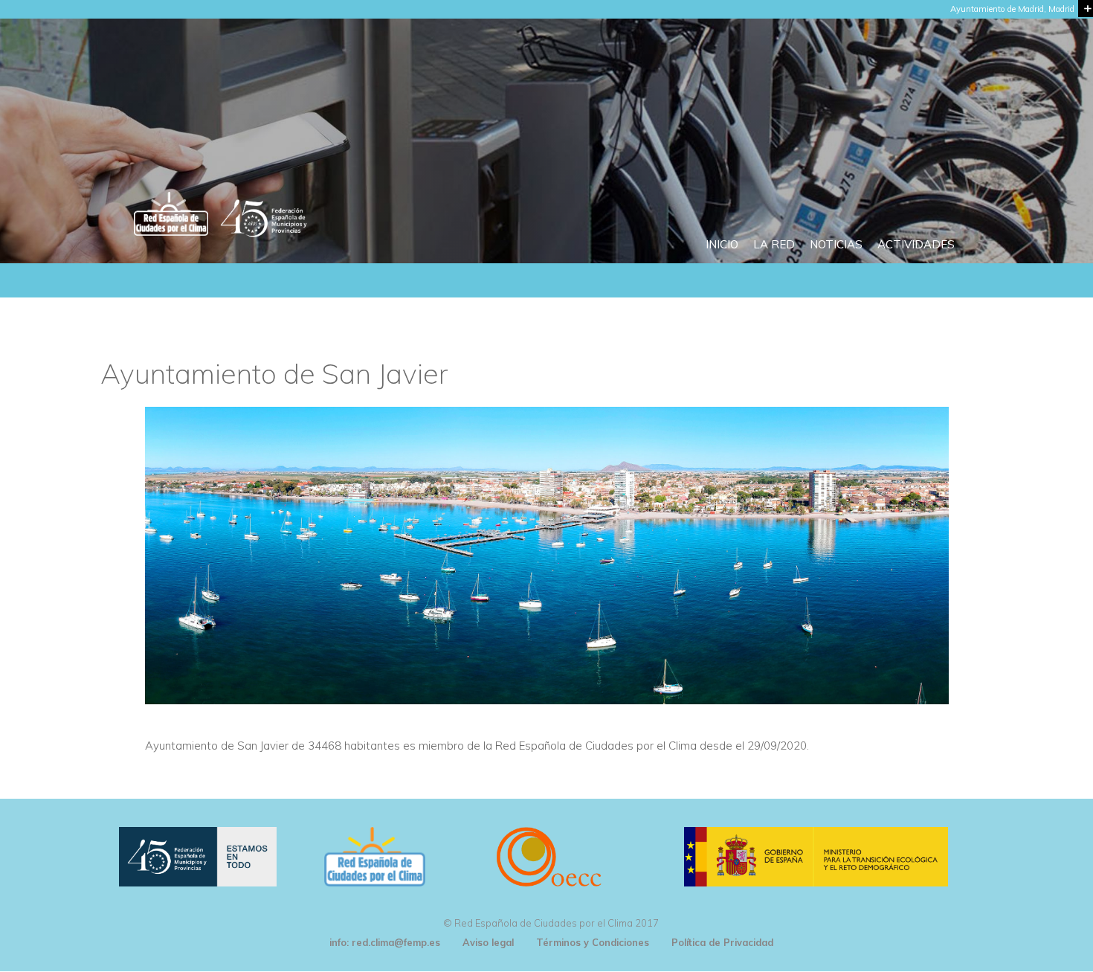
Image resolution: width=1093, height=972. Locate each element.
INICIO (722, 244)
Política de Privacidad (722, 942)
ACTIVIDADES (916, 244)
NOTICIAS (836, 244)
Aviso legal (488, 942)
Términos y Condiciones (592, 942)
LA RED (774, 244)
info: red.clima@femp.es (384, 942)
